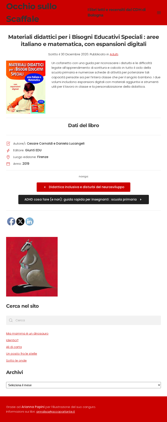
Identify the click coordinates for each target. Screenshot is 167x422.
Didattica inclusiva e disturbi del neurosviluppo (86, 187)
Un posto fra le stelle (21, 353)
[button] (159, 13)
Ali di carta (14, 347)
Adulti (114, 54)
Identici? (12, 340)
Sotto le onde (16, 360)
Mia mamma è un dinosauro (27, 333)
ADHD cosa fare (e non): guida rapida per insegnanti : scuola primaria (80, 199)
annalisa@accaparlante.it (55, 411)
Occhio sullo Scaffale (76, 12)
